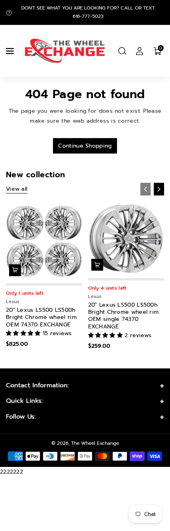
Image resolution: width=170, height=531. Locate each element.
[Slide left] (145, 189)
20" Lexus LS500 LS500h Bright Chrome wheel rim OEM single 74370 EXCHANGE (123, 316)
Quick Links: (24, 401)
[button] (10, 51)
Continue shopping (84, 146)
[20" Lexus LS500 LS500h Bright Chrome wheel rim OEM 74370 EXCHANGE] (44, 241)
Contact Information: (37, 385)
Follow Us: (21, 416)
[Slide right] (159, 189)
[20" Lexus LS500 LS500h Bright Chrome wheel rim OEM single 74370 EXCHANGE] (126, 238)
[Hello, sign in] (139, 51)
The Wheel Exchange (95, 443)
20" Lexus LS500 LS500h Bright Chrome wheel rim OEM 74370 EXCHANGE (41, 317)
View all (16, 189)
